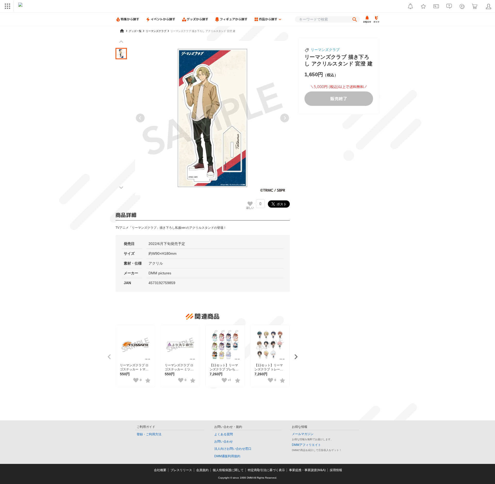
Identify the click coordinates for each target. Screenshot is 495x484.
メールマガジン (303, 434)
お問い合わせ (223, 441)
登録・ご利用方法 (149, 434)
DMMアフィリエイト (306, 445)
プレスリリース (181, 470)
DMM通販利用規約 (227, 456)
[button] (121, 53)
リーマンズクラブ (325, 50)
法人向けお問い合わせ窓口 (232, 449)
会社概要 (160, 470)
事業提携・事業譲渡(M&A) (307, 470)
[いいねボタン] (250, 204)
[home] (122, 30)
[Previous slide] (140, 118)
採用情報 (336, 470)
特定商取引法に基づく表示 (266, 470)
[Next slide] (284, 118)
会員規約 (202, 470)
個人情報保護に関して (228, 470)
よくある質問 (223, 434)
